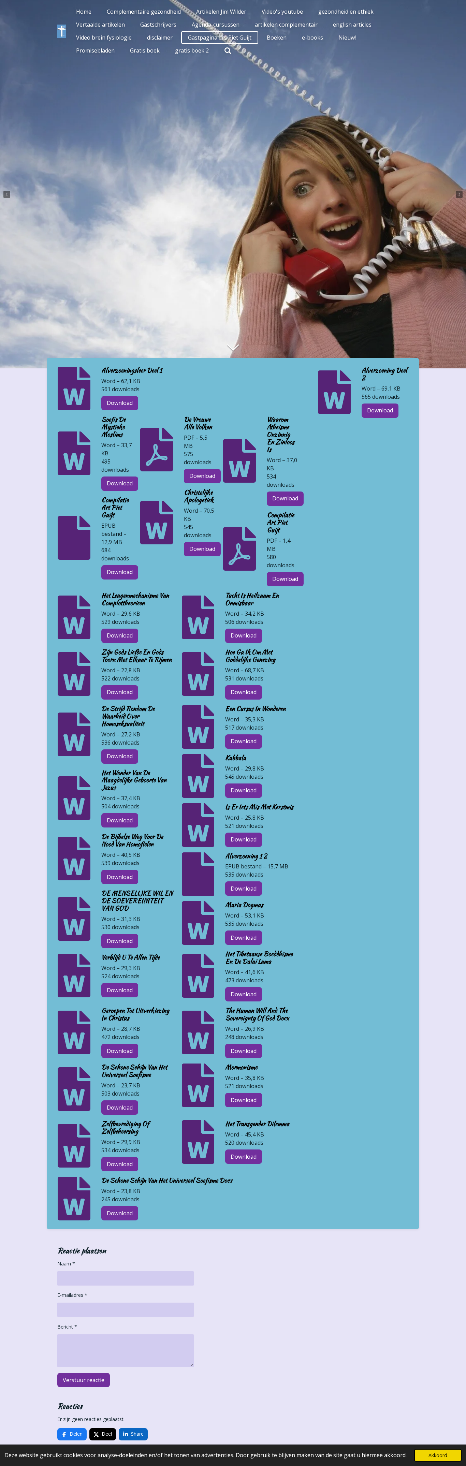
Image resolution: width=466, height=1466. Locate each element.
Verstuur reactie (83, 1380)
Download (120, 403)
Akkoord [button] (437, 1455)
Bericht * (67, 1326)
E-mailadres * (72, 1295)
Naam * (66, 1263)
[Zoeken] (227, 50)
